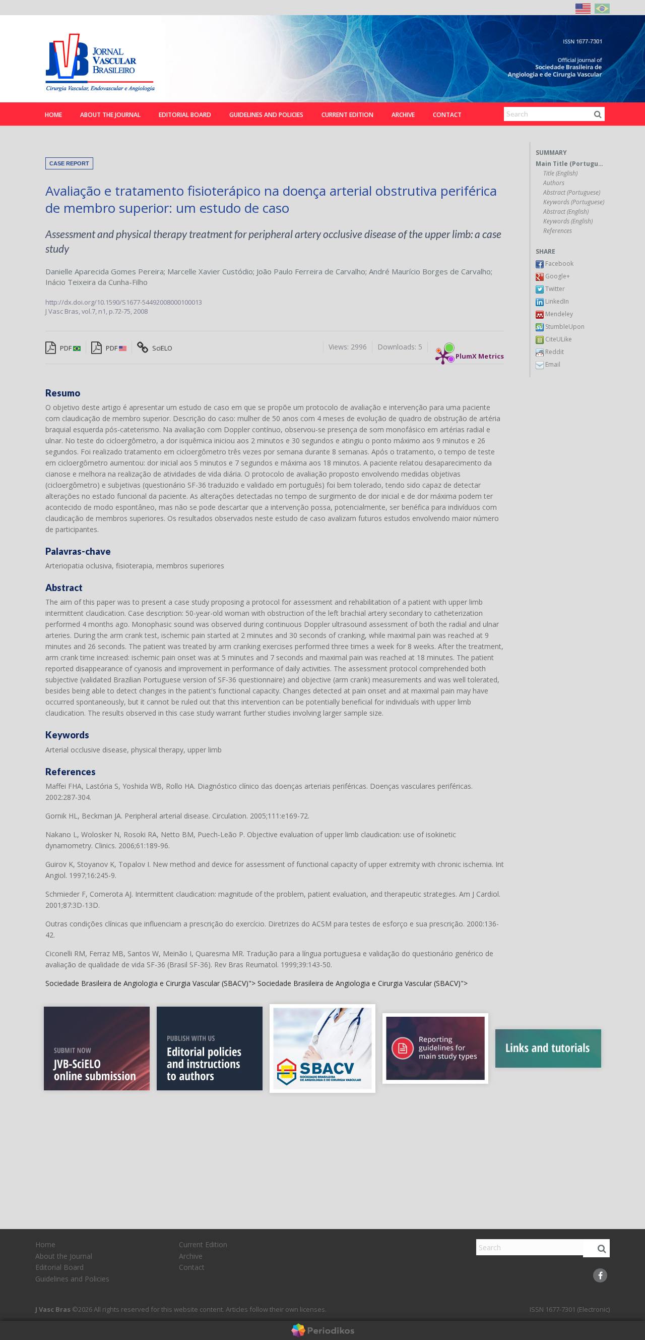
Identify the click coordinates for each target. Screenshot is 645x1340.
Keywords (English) (568, 221)
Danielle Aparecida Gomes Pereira (104, 271)
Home (53, 114)
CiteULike (558, 339)
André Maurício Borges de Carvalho (430, 271)
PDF (65, 348)
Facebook (558, 263)
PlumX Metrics (480, 354)
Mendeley (558, 314)
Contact (447, 114)
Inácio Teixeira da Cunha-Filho (96, 282)
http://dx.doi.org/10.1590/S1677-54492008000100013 (123, 302)
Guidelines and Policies (266, 114)
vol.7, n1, (95, 311)
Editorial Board (185, 114)
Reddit (554, 351)
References (557, 231)
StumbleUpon (564, 326)
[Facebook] (600, 1275)
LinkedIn (556, 301)
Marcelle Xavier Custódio (210, 271)
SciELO (161, 348)
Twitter (554, 288)
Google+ (557, 276)
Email (552, 364)
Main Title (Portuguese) (570, 164)
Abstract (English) (566, 212)
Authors (553, 183)
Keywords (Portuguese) (573, 202)
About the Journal (110, 114)
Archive (403, 114)
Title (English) (560, 173)
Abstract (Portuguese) (571, 193)
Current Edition (347, 114)
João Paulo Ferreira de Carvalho (310, 271)
